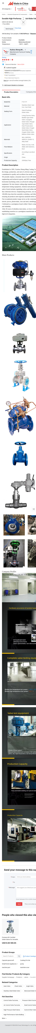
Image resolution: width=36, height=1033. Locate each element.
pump (22, 964)
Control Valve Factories (11, 1000)
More (4, 1018)
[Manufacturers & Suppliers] (18, 3)
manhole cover (24, 967)
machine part (6, 967)
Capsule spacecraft (8, 960)
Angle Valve (29, 986)
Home (3, 14)
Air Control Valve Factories (12, 1005)
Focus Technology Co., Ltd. (25, 1025)
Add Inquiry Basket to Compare (14, 85)
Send (19, 904)
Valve (30, 14)
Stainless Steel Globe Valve (12, 991)
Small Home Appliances (9, 964)
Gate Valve (7, 986)
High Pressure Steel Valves (12, 1010)
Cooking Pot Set (25, 960)
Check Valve (18, 986)
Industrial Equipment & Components (17, 14)
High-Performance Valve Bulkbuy (14, 1014)
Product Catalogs (30, 956)
